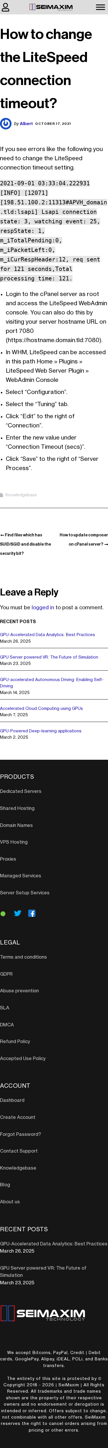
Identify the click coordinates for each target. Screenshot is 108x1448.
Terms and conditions (23, 957)
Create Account (17, 1117)
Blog (5, 1185)
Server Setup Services (25, 893)
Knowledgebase (21, 495)
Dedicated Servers (20, 791)
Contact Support (19, 1151)
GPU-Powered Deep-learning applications (41, 731)
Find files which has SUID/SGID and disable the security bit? (25, 544)
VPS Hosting (14, 842)
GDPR (6, 974)
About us (10, 1202)
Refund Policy (15, 1041)
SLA (4, 1008)
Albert (26, 123)
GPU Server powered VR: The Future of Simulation (49, 657)
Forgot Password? (20, 1134)
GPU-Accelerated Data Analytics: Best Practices (47, 635)
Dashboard (12, 1100)
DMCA (7, 1025)
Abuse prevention (19, 991)
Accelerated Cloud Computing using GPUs (41, 709)
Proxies (8, 859)
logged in (43, 607)
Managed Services (20, 876)
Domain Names (16, 825)
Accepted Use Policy (23, 1058)
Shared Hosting (17, 808)
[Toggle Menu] (100, 7)
